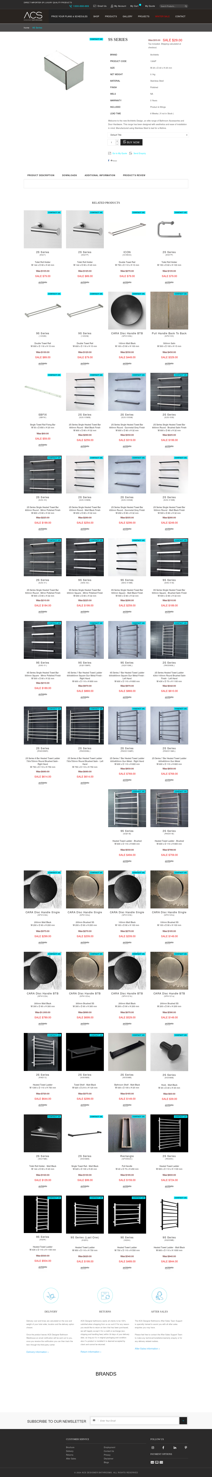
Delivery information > (37, 1351)
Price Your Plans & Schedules (69, 16)
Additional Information (100, 175)
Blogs (106, 1462)
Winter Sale (162, 16)
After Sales (71, 1458)
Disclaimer (108, 1458)
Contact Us (96, 39)
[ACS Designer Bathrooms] (35, 16)
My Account (120, 5)
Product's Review (134, 175)
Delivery (69, 1451)
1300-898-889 (80, 6)
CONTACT (180, 16)
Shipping (165, 43)
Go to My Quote (119, 153)
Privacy (107, 1454)
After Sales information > (147, 1348)
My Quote (150, 5)
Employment (109, 1447)
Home (26, 27)
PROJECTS (143, 16)
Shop (96, 16)
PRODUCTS (111, 16)
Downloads (69, 175)
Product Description (40, 175)
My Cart (134, 5)
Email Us (102, 5)
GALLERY (127, 16)
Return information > (91, 1351)
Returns (69, 1454)
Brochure (70, 1447)
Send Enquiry (140, 153)
